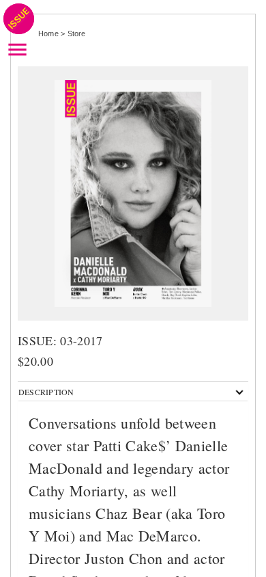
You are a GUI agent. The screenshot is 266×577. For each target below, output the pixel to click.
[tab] (133, 392)
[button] (46, 391)
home (48, 33)
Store (77, 33)
